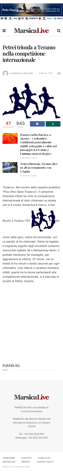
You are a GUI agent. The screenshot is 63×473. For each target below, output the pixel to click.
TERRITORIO (9, 458)
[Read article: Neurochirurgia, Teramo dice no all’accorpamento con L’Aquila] (10, 167)
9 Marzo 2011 (45, 73)
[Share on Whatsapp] (53, 124)
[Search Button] (58, 31)
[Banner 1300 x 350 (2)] (31, 11)
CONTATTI (26, 458)
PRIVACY (26, 461)
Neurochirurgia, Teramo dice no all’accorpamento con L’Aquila (39, 167)
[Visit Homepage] (31, 30)
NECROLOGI (9, 461)
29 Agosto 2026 (29, 158)
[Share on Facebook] (37, 124)
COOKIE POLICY (45, 461)
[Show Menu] (4, 31)
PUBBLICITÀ (44, 458)
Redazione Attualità (22, 73)
